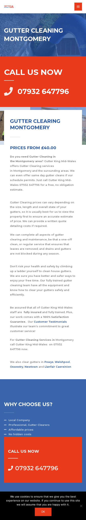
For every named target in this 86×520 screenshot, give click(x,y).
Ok (43, 511)
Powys (48, 361)
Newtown (31, 366)
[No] (81, 506)
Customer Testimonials (50, 321)
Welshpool (62, 361)
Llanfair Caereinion (58, 366)
